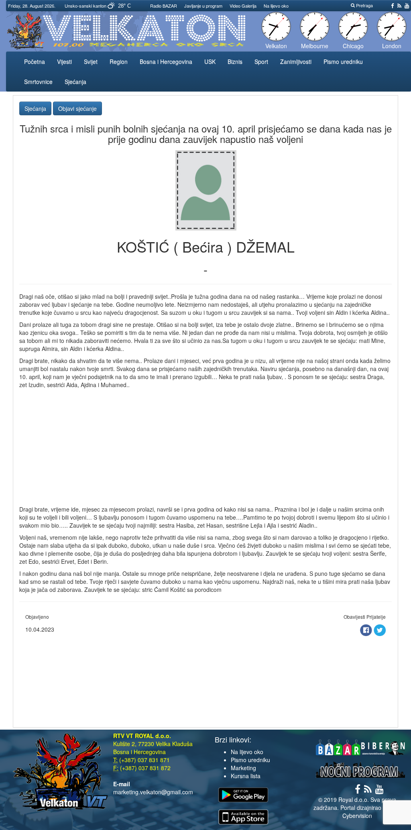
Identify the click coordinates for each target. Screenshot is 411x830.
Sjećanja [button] (35, 108)
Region (119, 61)
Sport (261, 61)
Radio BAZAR (163, 5)
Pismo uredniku (343, 61)
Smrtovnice (38, 81)
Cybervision (357, 816)
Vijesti (64, 61)
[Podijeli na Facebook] (367, 629)
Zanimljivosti (295, 61)
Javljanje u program (203, 5)
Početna (34, 61)
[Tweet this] (380, 629)
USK (210, 61)
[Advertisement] (205, 449)
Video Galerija (243, 5)
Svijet (91, 61)
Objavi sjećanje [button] (77, 108)
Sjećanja (75, 81)
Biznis (235, 61)
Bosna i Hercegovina (166, 61)
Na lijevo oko (276, 5)
